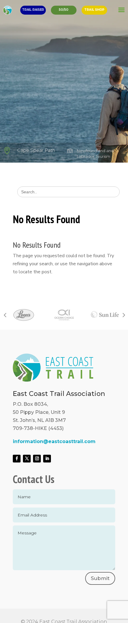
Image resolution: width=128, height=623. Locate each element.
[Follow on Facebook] (17, 458)
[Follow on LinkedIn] (47, 458)
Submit (100, 578)
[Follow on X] (27, 458)
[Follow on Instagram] (37, 458)
